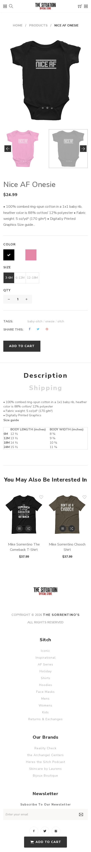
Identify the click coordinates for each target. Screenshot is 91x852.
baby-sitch (36, 321)
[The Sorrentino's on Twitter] (44, 831)
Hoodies (45, 685)
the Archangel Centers (45, 755)
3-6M (9, 278)
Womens (45, 705)
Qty (7, 290)
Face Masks (45, 692)
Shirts (45, 678)
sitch (60, 321)
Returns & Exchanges (45, 719)
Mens (45, 699)
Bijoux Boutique (45, 776)
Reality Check (45, 748)
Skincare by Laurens (45, 769)
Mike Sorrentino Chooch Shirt (67, 547)
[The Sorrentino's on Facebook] (33, 831)
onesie (51, 321)
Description (46, 375)
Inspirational (46, 658)
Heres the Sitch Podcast (45, 762)
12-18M (32, 278)
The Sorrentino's (61, 615)
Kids (45, 712)
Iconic (45, 651)
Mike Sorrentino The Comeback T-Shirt (24, 547)
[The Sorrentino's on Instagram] (55, 831)
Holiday (46, 671)
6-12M (20, 278)
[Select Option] (19, 528)
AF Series (45, 664)
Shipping (45, 387)
